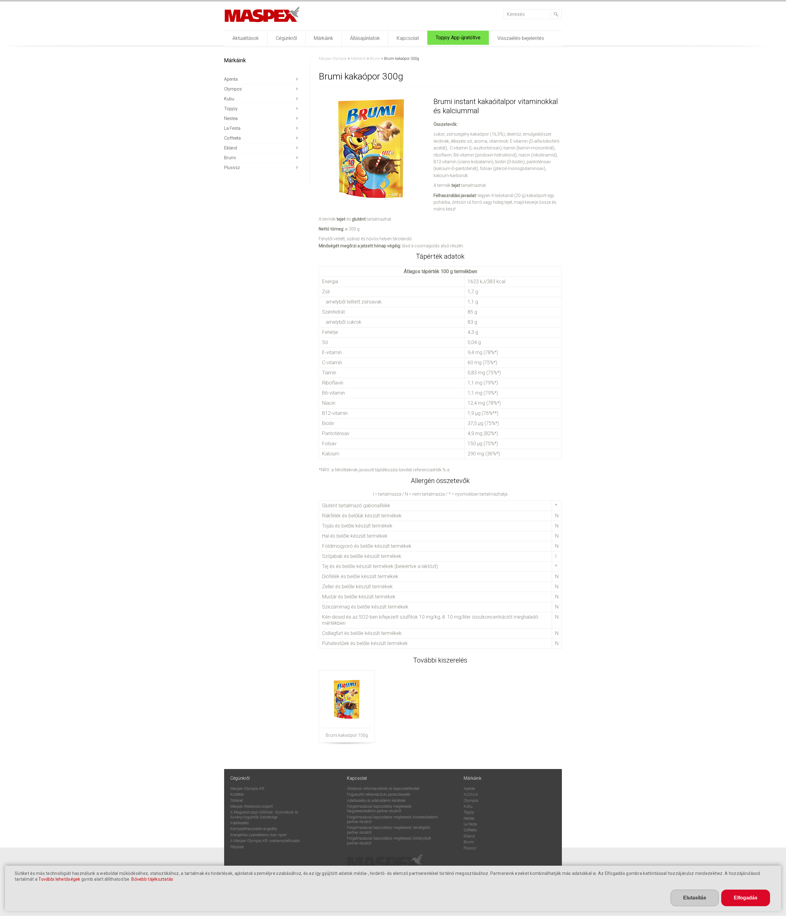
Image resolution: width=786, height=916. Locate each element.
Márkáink (323, 38)
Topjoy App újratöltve (458, 38)
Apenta (231, 79)
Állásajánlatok (365, 38)
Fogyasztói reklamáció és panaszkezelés (379, 794)
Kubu (229, 98)
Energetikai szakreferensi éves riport (258, 835)
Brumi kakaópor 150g (347, 735)
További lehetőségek (59, 879)
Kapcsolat (408, 38)
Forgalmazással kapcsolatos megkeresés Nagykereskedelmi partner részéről (379, 808)
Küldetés (237, 794)
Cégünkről (286, 38)
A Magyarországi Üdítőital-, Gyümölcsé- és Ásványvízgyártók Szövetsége (264, 814)
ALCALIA (471, 794)
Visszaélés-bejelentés (520, 38)
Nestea (231, 118)
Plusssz (232, 167)
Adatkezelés (239, 823)
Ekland (230, 147)
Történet (236, 800)
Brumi (230, 157)
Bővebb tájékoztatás (152, 879)
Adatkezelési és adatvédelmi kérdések (376, 800)
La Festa (232, 128)
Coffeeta (232, 138)
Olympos (233, 89)
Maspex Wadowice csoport (251, 806)
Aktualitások (245, 38)
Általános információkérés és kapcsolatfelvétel (383, 789)
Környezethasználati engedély (253, 829)
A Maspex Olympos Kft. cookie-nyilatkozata (265, 841)
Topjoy (231, 108)
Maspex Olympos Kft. (247, 789)
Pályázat (237, 847)
